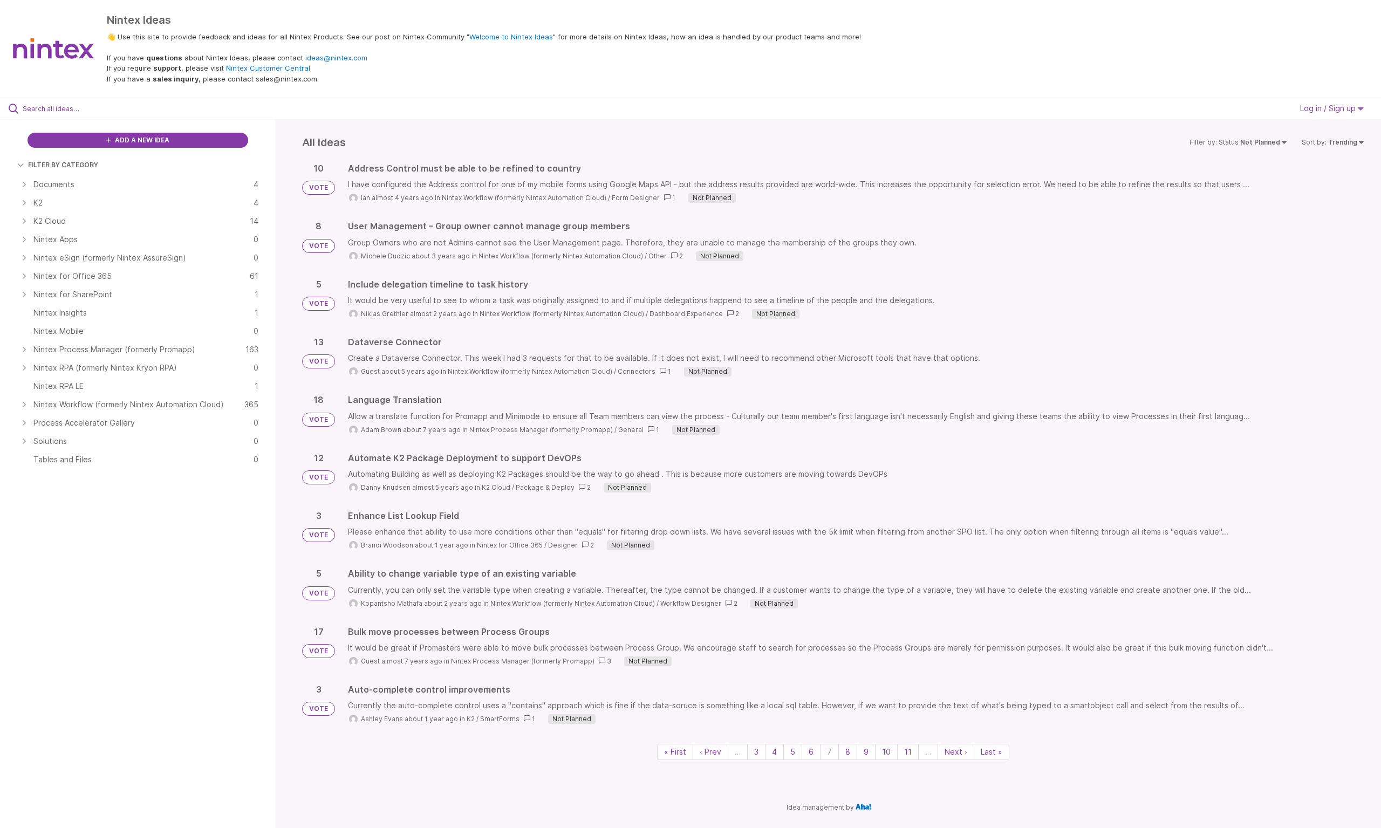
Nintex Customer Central (268, 68)
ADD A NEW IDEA (141, 140)
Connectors (636, 371)
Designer (563, 545)
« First (675, 751)
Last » (991, 751)
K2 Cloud (496, 487)
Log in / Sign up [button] (1329, 108)
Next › (956, 751)
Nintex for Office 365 (510, 545)
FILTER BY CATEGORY (63, 165)
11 (908, 751)
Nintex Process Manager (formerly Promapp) (541, 430)
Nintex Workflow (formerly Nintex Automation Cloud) (524, 198)
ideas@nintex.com (336, 57)
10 (886, 751)
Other (657, 256)
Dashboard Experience (686, 314)
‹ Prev (710, 751)
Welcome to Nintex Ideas (511, 36)
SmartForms (499, 719)
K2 (471, 719)
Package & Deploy (545, 487)
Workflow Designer (690, 603)
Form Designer (636, 198)
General (631, 430)
